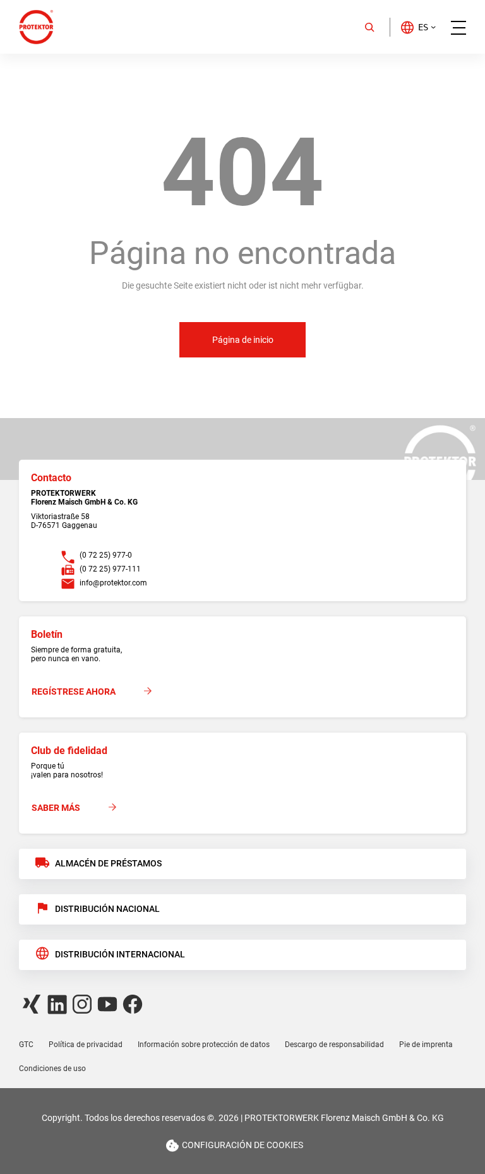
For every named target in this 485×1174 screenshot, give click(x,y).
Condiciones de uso (52, 1068)
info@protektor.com (113, 582)
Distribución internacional (120, 954)
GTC (26, 1044)
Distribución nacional (107, 909)
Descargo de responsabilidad (334, 1044)
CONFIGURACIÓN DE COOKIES (242, 1145)
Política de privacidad (86, 1044)
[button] (418, 27)
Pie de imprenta (426, 1044)
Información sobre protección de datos (204, 1044)
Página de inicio (242, 340)
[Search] (369, 27)
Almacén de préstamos (108, 863)
